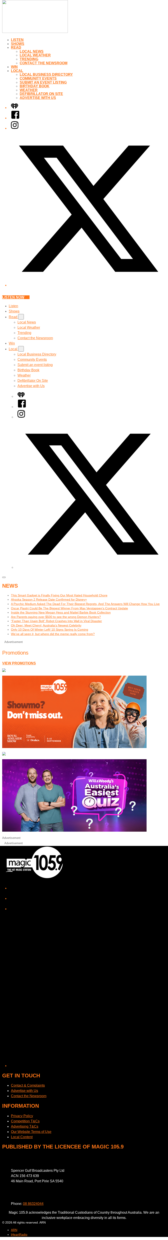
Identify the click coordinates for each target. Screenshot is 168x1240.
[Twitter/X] (88, 285)
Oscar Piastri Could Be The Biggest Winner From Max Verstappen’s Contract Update (69, 608)
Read (16, 47)
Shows (17, 44)
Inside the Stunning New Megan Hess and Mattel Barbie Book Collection (61, 612)
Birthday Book (34, 86)
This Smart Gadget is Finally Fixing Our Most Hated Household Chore (59, 595)
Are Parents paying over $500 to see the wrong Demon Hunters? (56, 617)
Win (14, 67)
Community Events (38, 78)
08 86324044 (33, 1204)
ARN (14, 1230)
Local (17, 71)
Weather (29, 90)
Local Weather (35, 55)
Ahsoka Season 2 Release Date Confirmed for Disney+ (49, 599)
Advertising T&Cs (24, 1126)
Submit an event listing (43, 82)
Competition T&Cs (25, 1121)
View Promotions (19, 663)
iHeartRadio (19, 1234)
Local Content (22, 1137)
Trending (29, 59)
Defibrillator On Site (41, 94)
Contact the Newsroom (43, 63)
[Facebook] (15, 118)
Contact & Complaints (28, 1085)
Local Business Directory (46, 74)
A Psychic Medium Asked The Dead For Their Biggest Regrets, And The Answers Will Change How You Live (85, 604)
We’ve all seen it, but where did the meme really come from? (53, 634)
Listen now (13, 297)
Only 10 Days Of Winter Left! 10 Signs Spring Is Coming (49, 629)
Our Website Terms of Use (31, 1132)
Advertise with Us (38, 98)
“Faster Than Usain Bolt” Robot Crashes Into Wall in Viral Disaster (56, 621)
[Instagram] (14, 128)
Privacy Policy (22, 1116)
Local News (32, 51)
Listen (17, 40)
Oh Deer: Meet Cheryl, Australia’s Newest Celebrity (46, 625)
